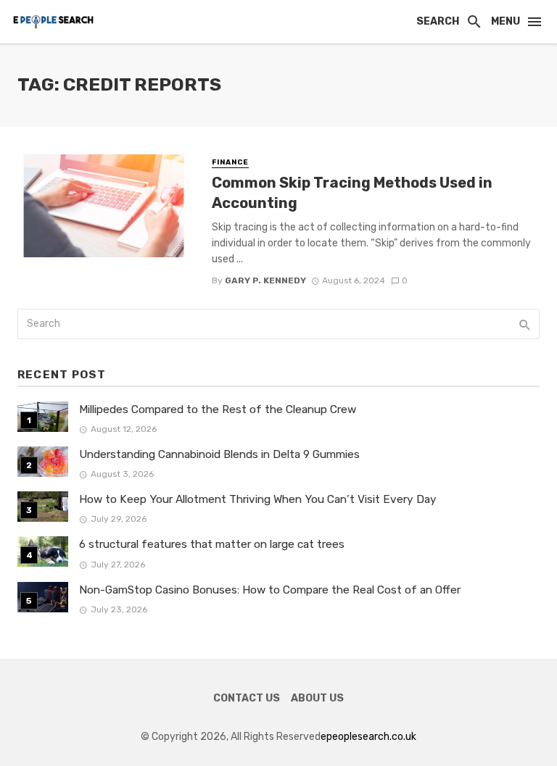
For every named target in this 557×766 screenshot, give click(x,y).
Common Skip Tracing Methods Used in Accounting (352, 193)
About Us (317, 698)
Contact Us (246, 698)
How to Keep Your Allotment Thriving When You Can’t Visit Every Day (258, 499)
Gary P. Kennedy (265, 280)
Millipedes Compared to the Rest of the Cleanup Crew (217, 409)
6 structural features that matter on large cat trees (211, 544)
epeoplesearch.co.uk (368, 736)
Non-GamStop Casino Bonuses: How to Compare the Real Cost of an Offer (270, 589)
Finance (230, 162)
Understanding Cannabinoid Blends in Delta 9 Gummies (219, 454)
